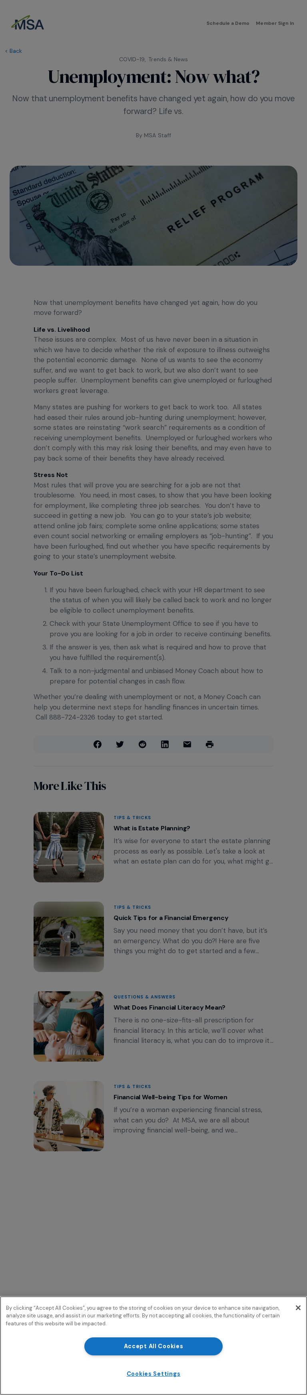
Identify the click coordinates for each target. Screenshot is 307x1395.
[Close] (298, 1308)
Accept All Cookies (153, 1346)
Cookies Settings (154, 1373)
